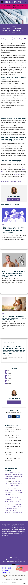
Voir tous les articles (13, 199)
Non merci (4, 582)
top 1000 (9, 182)
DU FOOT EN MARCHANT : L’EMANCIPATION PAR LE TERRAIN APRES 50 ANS (14, 452)
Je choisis (14, 582)
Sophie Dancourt (11, 234)
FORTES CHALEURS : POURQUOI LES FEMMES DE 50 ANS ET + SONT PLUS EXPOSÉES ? (14, 318)
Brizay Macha (8, 488)
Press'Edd (3, 182)
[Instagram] (14, 416)
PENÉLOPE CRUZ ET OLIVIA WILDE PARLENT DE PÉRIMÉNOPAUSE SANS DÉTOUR (14, 458)
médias (19, 181)
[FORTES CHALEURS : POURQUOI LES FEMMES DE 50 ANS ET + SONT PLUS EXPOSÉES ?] (14, 304)
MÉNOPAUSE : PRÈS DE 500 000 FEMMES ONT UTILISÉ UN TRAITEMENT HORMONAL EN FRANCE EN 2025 (13, 229)
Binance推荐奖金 (9, 473)
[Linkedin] (18, 416)
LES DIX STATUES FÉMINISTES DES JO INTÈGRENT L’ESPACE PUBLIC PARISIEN (13, 499)
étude (2, 181)
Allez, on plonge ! (23, 582)
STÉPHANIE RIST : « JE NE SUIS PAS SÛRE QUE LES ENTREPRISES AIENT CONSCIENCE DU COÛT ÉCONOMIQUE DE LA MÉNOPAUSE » (14, 508)
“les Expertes (17, 174)
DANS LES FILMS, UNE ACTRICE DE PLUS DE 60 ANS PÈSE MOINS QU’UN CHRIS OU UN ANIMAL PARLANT (13, 274)
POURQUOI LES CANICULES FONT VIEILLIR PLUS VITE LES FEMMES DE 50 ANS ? (13, 483)
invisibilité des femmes (10, 181)
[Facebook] (10, 416)
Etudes (14, 26)
